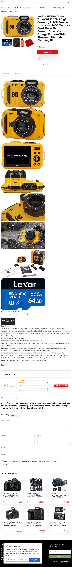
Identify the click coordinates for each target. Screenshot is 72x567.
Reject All (23, 560)
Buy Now (47, 52)
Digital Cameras (27, 8)
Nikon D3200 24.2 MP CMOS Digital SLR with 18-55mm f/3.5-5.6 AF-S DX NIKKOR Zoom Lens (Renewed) (11, 496)
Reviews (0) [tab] (18, 73)
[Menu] (2, 2)
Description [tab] (6, 73)
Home (3, 8)
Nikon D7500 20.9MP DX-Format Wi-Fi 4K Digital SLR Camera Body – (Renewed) (34, 524)
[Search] (69, 2)
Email (3, 454)
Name (3, 447)
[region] (23, 553)
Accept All (34, 560)
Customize (11, 560)
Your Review (5, 420)
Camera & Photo (13, 8)
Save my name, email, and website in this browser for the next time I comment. (30, 461)
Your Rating (5, 415)
